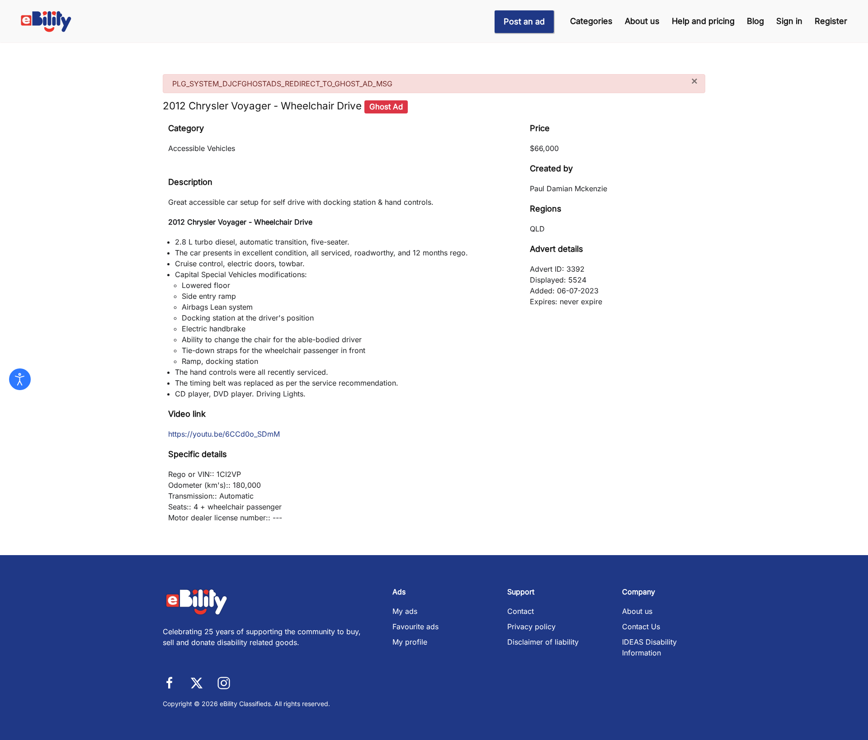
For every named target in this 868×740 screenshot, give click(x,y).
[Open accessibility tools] (20, 379)
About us (642, 21)
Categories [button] (591, 21)
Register (831, 21)
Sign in (789, 21)
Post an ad (524, 21)
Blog (755, 21)
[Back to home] (46, 21)
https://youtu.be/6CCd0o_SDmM (224, 433)
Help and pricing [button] (703, 21)
